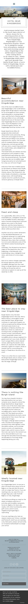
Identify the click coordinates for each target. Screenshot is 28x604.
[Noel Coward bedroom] (14, 86)
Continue (22, 602)
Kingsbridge (8, 108)
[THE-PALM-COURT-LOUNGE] (14, 294)
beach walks (5, 430)
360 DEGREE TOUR (14, 556)
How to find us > (14, 539)
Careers (14, 557)
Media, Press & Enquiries (14, 553)
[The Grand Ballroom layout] (14, 199)
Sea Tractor (15, 490)
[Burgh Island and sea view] (14, 380)
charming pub (14, 251)
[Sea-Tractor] (14, 462)
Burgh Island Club (14, 555)
